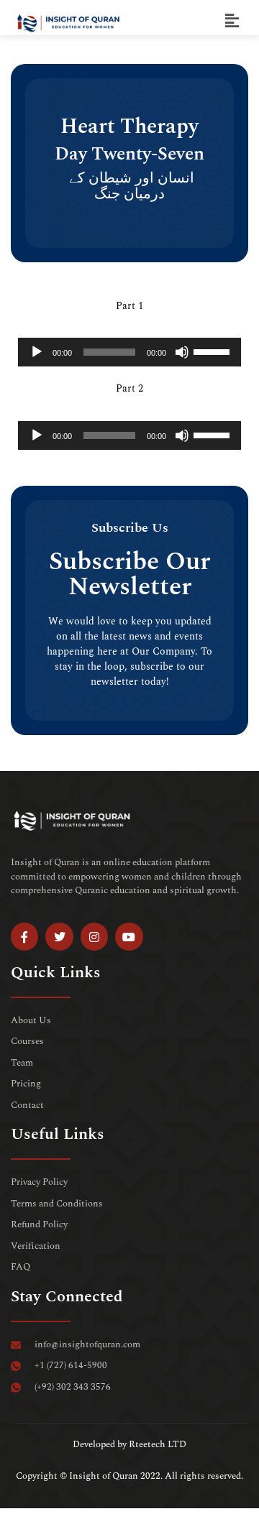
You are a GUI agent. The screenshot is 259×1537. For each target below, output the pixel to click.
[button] (232, 21)
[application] (129, 352)
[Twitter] (59, 936)
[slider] (214, 351)
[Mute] (182, 352)
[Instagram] (94, 936)
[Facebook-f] (24, 936)
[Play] (36, 352)
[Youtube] (128, 936)
